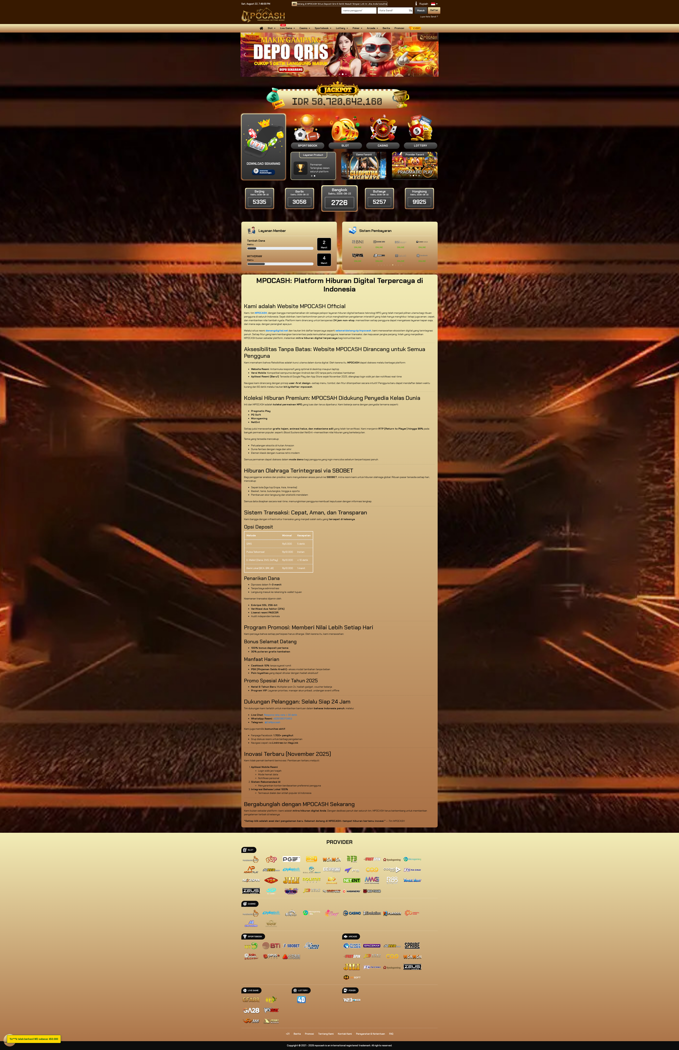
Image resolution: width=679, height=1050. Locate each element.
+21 (287, 1033)
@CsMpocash (272, 722)
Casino (303, 28)
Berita (386, 28)
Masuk (421, 10)
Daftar (434, 10)
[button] (434, 55)
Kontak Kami (345, 1033)
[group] (414, 165)
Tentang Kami (326, 1033)
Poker (356, 28)
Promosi (399, 28)
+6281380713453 (282, 718)
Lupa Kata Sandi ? (429, 16)
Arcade (371, 28)
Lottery (340, 28)
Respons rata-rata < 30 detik (280, 714)
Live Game (286, 28)
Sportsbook (322, 28)
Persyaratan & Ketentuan (370, 1033)
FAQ (391, 1033)
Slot (270, 28)
